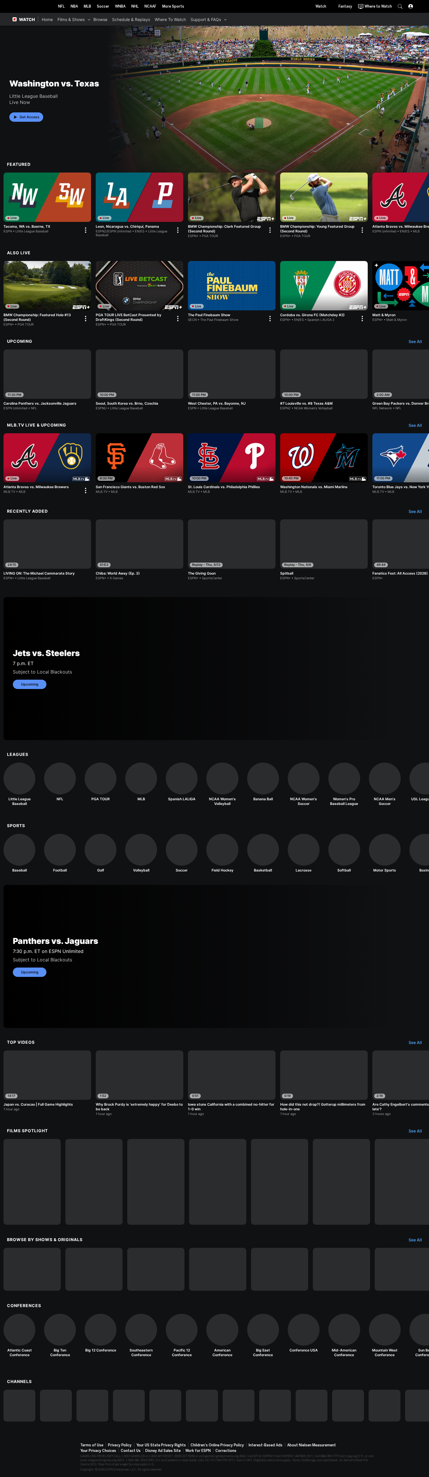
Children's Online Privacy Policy (217, 1445)
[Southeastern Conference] (141, 1335)
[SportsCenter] (155, 1269)
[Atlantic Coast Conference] (19, 1335)
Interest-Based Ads (265, 1445)
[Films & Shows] (89, 19)
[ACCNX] (311, 1406)
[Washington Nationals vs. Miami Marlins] (324, 463)
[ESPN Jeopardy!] (32, 1269)
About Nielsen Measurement (311, 1445)
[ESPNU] (165, 1406)
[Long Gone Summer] (217, 1182)
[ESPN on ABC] (92, 1406)
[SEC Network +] (238, 1406)
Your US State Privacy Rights (161, 1445)
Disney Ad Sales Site (163, 1451)
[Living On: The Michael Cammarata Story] (32, 1182)
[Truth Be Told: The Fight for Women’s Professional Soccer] (341, 1182)
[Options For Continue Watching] (85, 230)
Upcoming (30, 684)
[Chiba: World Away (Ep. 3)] (139, 549)
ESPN (33, 6)
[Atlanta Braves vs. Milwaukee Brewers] (47, 465)
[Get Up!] (279, 1269)
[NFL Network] (129, 1406)
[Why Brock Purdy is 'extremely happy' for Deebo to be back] (139, 1083)
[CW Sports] (384, 1406)
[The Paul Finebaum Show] (231, 292)
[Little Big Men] (155, 1182)
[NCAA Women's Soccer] (304, 784)
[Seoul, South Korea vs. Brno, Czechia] (139, 379)
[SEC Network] (202, 1406)
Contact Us (131, 1451)
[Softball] (344, 853)
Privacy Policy (120, 1445)
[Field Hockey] (222, 853)
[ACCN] (275, 1406)
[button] (400, 6)
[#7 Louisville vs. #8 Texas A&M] (324, 379)
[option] (47, 204)
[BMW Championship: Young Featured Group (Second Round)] (324, 205)
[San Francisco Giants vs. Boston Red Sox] (139, 463)
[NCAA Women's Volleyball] (222, 784)
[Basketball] (263, 853)
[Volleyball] (141, 853)
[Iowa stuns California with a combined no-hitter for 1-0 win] (231, 1083)
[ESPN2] (56, 1406)
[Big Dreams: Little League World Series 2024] (94, 1182)
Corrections (225, 1451)
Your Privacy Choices (98, 1451)
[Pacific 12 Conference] (182, 1335)
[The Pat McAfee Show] (341, 1269)
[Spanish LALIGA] (182, 782)
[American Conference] (222, 1335)
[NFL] (60, 782)
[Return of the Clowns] (279, 1182)
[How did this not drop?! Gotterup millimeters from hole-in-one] (324, 1083)
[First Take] (217, 1269)
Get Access (29, 117)
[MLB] (141, 782)
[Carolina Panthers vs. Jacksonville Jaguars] (47, 379)
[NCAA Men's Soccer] (385, 784)
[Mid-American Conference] (344, 1335)
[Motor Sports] (385, 853)
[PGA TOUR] (100, 782)
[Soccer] (182, 853)
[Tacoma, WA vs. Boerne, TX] (47, 204)
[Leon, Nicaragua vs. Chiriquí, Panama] (139, 205)
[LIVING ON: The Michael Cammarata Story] (47, 549)
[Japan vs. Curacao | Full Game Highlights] (47, 1080)
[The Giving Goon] (231, 549)
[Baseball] (19, 853)
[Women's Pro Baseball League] (344, 784)
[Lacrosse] (304, 853)
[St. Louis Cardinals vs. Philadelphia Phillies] (231, 463)
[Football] (60, 853)
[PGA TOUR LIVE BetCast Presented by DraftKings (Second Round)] (139, 293)
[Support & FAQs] (225, 19)
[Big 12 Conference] (100, 1333)
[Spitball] (324, 549)
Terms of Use (91, 1445)
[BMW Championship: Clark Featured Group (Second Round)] (231, 205)
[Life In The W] (94, 1269)
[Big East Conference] (263, 1335)
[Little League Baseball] (19, 784)
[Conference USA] (304, 1333)
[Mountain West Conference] (385, 1335)
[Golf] (100, 853)
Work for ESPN (198, 1451)
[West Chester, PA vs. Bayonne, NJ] (231, 379)
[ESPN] (19, 1406)
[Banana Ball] (263, 782)
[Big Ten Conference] (60, 1335)
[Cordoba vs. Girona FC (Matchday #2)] (324, 292)
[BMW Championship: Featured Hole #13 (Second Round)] (47, 293)
